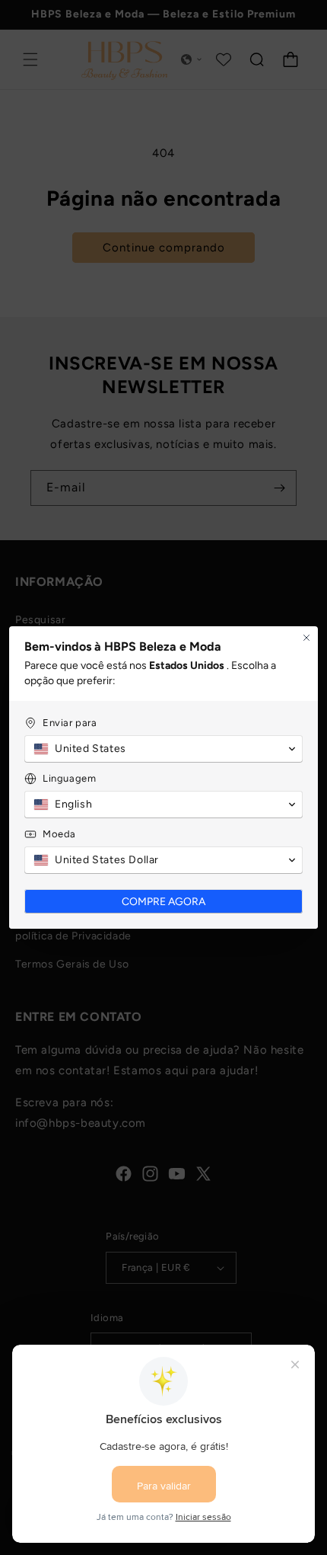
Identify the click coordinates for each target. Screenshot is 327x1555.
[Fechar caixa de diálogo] (306, 637)
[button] (163, 749)
